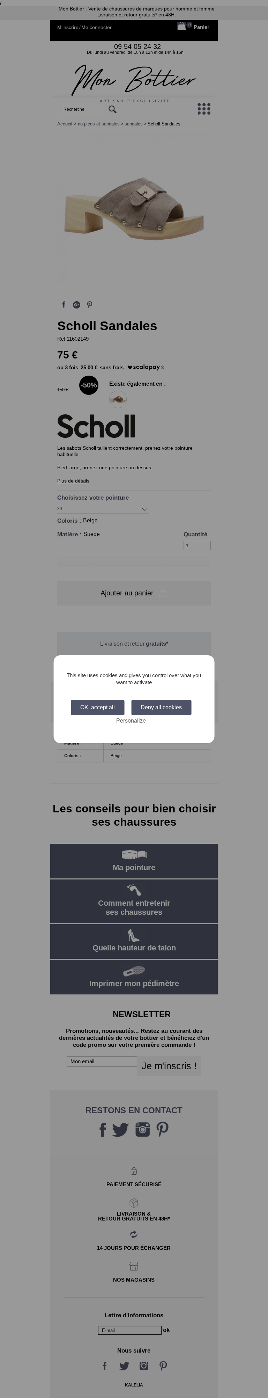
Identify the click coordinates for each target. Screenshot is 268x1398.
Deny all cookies (161, 707)
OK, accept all (97, 707)
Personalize (131, 721)
